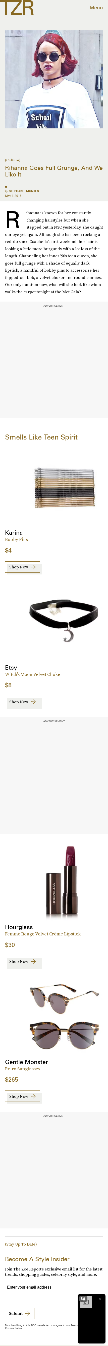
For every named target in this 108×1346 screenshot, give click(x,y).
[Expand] (83, 1299)
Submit (16, 1313)
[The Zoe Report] (17, 7)
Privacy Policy (13, 1327)
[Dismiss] (100, 1299)
